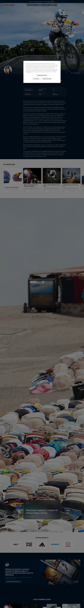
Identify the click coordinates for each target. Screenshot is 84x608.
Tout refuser (36, 78)
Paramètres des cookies (42, 75)
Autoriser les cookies (47, 78)
